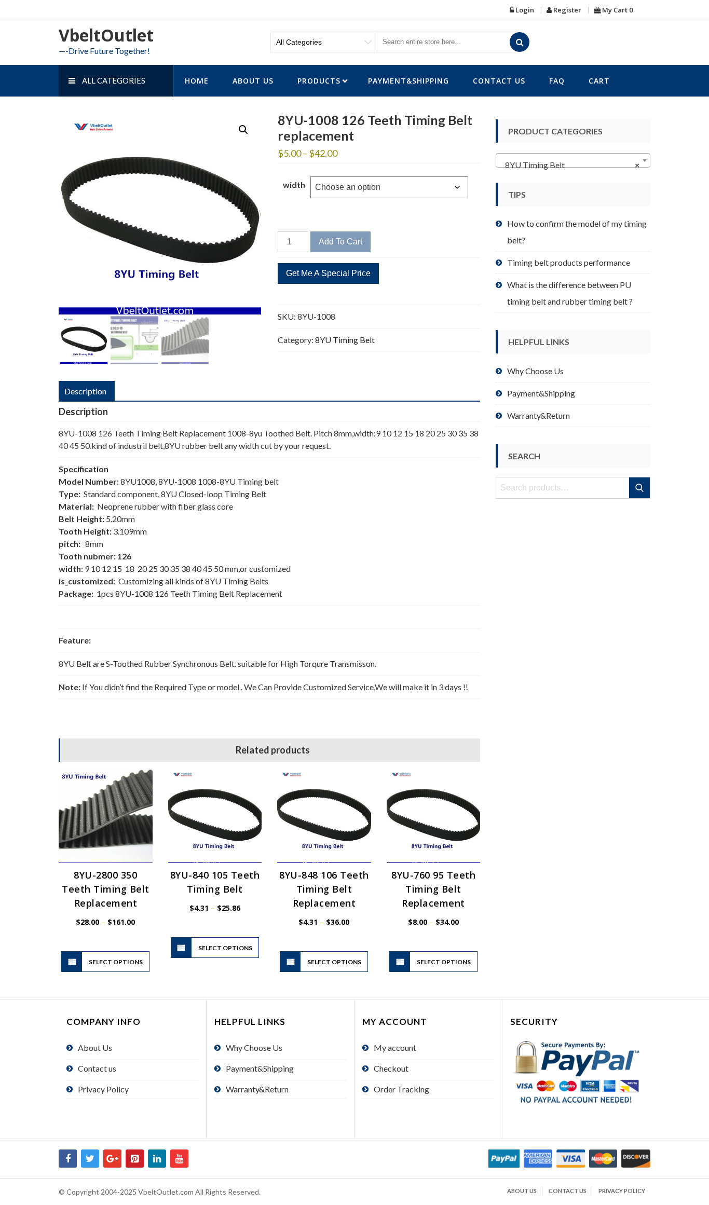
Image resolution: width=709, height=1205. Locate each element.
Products (318, 81)
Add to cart (340, 241)
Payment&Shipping (408, 81)
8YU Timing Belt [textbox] (569, 165)
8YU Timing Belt (345, 340)
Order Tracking (401, 1089)
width (294, 184)
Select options (116, 962)
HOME (197, 81)
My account (395, 1047)
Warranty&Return (538, 415)
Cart (599, 81)
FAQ (557, 81)
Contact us (499, 81)
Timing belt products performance (568, 262)
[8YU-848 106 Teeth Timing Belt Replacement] (324, 817)
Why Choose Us (535, 371)
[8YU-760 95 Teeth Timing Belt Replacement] (434, 817)
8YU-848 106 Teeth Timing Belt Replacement (324, 889)
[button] (243, 129)
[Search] (519, 42)
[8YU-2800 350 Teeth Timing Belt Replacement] (106, 817)
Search (640, 488)
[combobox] (573, 160)
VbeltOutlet (106, 35)
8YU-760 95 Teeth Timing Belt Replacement (433, 889)
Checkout (391, 1068)
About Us (253, 81)
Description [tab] (85, 391)
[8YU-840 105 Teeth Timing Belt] (215, 817)
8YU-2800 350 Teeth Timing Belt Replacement (105, 889)
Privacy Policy (103, 1089)
